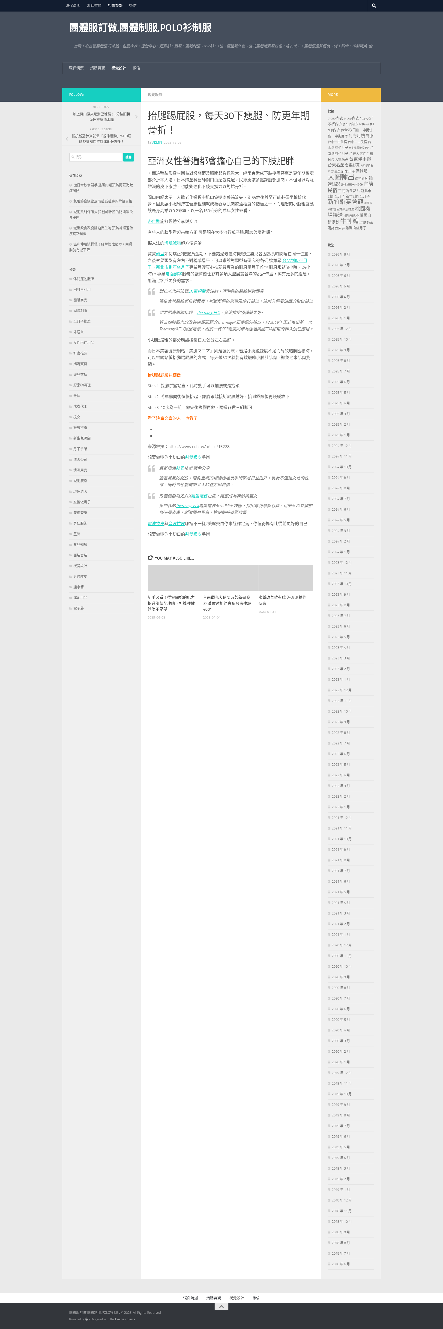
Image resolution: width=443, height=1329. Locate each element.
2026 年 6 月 (341, 276)
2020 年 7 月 (341, 998)
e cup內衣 (351, 118)
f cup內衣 (365, 118)
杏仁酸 (154, 221)
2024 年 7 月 (341, 499)
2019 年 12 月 (342, 1073)
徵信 (133, 5)
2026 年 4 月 (341, 297)
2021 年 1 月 (341, 935)
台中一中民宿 (357, 142)
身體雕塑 (80, 576)
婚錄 (359, 185)
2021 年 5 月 (341, 892)
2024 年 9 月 (341, 478)
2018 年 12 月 (342, 1200)
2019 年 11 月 (342, 1083)
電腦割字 (173, 274)
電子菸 (78, 608)
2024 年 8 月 (341, 488)
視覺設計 (115, 5)
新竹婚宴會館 (346, 201)
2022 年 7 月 (341, 743)
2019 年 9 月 (341, 1105)
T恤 (356, 130)
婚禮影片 (361, 178)
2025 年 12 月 (342, 329)
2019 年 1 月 (341, 1190)
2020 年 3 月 (341, 1041)
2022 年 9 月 (341, 722)
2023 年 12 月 (342, 563)
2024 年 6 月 (341, 509)
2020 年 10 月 (342, 966)
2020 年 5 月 (341, 1020)
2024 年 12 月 (342, 446)
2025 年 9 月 (341, 350)
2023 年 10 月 (342, 584)
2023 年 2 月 (341, 669)
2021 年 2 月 (341, 924)
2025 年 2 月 (341, 424)
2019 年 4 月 (341, 1158)
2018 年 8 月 (341, 1243)
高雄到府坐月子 (354, 228)
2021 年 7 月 (341, 871)
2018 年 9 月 (341, 1232)
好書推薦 (80, 353)
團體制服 (80, 311)
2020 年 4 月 (341, 1030)
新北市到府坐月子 (172, 267)
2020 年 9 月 (341, 977)
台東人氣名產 (338, 159)
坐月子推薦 (82, 321)
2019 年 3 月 (341, 1168)
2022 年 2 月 (341, 796)
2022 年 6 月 (341, 754)
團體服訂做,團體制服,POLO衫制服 (140, 28)
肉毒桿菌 (197, 291)
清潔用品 (80, 470)
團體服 (362, 171)
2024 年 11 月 (342, 456)
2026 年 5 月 (341, 286)
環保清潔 (73, 5)
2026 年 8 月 (341, 254)
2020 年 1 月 (341, 1062)
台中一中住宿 (337, 142)
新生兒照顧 (82, 438)
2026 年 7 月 (341, 265)
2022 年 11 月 (342, 701)
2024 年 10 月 (342, 467)
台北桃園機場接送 (359, 147)
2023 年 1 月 (341, 679)
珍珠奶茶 (366, 222)
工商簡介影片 (349, 191)
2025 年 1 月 (341, 435)
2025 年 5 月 (341, 392)
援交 (76, 417)
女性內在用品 (83, 343)
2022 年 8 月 (341, 733)
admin (157, 143)
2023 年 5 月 (341, 637)
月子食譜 (80, 449)
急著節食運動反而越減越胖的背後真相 (102, 201)
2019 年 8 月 (341, 1115)
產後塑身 (80, 513)
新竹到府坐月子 (358, 196)
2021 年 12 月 (342, 818)
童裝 (76, 534)
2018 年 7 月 (341, 1253)
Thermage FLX (208, 312)
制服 (370, 136)
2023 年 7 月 (341, 616)
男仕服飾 (80, 523)
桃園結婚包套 (351, 215)
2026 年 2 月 (341, 307)
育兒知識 (80, 545)
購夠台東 (334, 228)
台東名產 (336, 165)
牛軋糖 (349, 221)
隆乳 (180, 468)
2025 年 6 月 (341, 382)
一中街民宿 (340, 136)
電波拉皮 (156, 523)
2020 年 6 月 (341, 1009)
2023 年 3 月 (341, 658)
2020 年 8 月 (341, 988)
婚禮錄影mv (348, 184)
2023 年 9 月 (341, 594)
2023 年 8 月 (341, 605)
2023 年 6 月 (341, 626)
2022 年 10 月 (342, 711)
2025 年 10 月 (342, 339)
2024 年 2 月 (341, 541)
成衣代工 (80, 406)
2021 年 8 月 (341, 860)
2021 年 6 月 (341, 881)
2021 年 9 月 (341, 849)
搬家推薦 (80, 428)
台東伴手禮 (360, 159)
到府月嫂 (356, 135)
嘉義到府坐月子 (343, 171)
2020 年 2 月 (341, 1051)
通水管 (78, 587)
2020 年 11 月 (342, 956)
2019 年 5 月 (341, 1147)
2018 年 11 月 (342, 1211)
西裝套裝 (80, 555)
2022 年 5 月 (341, 764)
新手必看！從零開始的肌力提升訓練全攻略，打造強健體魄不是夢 (171, 603)
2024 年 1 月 (341, 552)
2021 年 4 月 (341, 903)
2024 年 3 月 (341, 531)
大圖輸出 (341, 177)
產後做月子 (82, 502)
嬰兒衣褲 (80, 374)
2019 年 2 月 (341, 1179)
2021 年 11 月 (342, 828)
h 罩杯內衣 (365, 124)
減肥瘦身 (80, 481)
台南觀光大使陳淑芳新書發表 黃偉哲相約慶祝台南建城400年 (227, 603)
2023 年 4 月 (341, 648)
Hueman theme (125, 1319)
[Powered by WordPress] (86, 1319)
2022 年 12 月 (342, 690)
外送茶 (78, 332)
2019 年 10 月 (342, 1094)
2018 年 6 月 (341, 1264)
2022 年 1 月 (341, 807)
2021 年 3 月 (341, 913)
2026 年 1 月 (341, 318)
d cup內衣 (335, 118)
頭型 (160, 253)
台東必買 (352, 165)
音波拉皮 (176, 523)
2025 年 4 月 (341, 403)
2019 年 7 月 (341, 1126)
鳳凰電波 (199, 496)
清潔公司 (80, 459)
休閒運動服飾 (83, 279)
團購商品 (80, 300)
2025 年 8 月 (341, 361)
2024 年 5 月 (341, 520)
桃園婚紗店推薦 (343, 209)
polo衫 (346, 130)
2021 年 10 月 (342, 839)
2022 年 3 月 (341, 786)
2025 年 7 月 (341, 371)
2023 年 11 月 (342, 573)
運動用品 (80, 598)
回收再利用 (82, 289)
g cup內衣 (351, 124)
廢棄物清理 (82, 385)
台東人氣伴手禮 (361, 154)
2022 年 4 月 (341, 775)
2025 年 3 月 (341, 414)
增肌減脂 (172, 243)
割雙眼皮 (193, 457)
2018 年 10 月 (342, 1221)
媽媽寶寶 (94, 5)
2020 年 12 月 (342, 945)
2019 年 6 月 (341, 1136)
